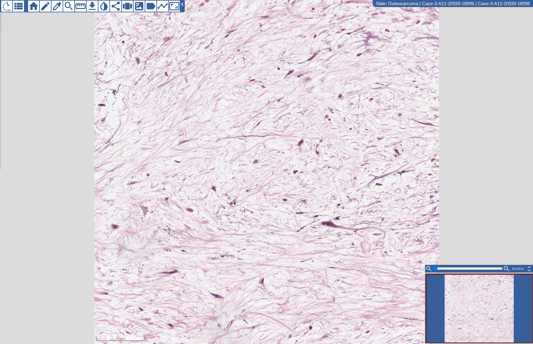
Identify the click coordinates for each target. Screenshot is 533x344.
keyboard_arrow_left (182, 4)
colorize (57, 6)
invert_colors (103, 6)
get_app (92, 6)
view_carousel (127, 6)
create (45, 6)
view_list (18, 6)
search (68, 6)
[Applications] (6, 6)
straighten (80, 6)
